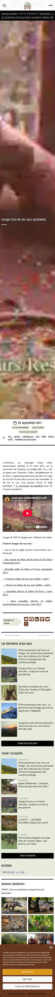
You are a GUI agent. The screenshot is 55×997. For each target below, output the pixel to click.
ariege (17, 436)
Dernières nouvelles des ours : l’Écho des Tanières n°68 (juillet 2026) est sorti (34, 689)
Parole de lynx (14, 929)
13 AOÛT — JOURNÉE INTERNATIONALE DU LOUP (33, 821)
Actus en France (20, 427)
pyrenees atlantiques (25, 439)
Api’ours (41, 929)
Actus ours (38, 427)
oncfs (51, 436)
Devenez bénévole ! (13, 884)
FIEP (21, 549)
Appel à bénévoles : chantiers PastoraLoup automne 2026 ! (33, 785)
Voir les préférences (27, 986)
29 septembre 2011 (30, 423)
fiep (37, 436)
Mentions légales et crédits (16, 993)
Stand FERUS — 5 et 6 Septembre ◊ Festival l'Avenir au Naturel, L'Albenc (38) (27, 15)
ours (10, 439)
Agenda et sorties (9, 14)
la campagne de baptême (29, 485)
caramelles (27, 436)
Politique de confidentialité (36, 993)
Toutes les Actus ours (27, 743)
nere (44, 436)
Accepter (27, 972)
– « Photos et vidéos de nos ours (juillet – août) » (27, 585)
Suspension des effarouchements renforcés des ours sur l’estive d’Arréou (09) (35, 725)
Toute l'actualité (28, 432)
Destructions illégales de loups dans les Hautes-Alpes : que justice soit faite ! (34, 840)
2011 (10, 436)
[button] (51, 947)
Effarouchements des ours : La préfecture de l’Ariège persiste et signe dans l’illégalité (35, 707)
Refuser (27, 979)
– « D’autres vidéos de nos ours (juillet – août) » (26, 578)
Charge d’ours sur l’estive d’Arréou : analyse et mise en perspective (33, 671)
